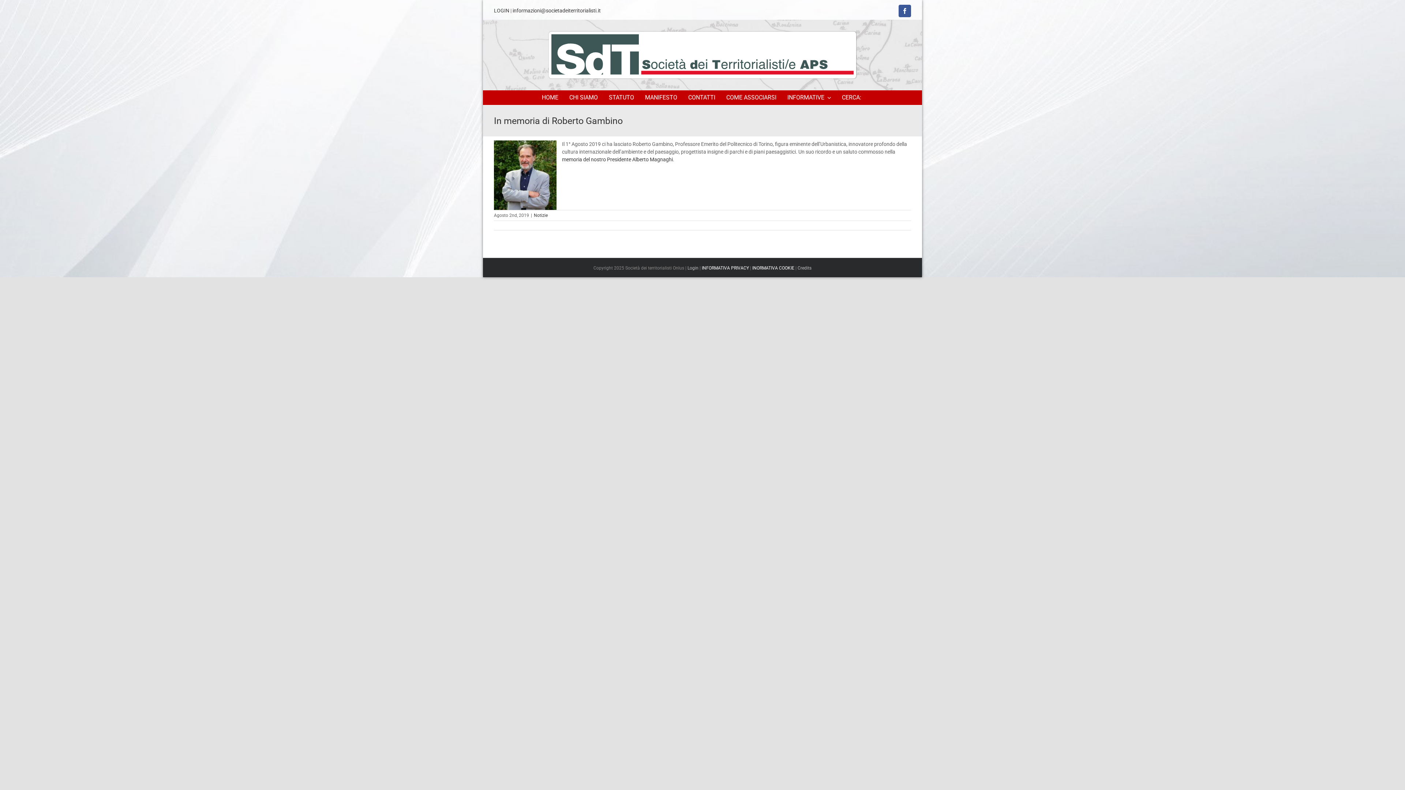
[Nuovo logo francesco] (702, 55)
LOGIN (501, 11)
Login (692, 268)
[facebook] (905, 11)
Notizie (541, 215)
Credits (805, 268)
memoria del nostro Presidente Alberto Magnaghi (617, 159)
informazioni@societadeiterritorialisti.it (557, 11)
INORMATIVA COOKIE (773, 268)
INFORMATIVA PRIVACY (725, 268)
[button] (852, 97)
